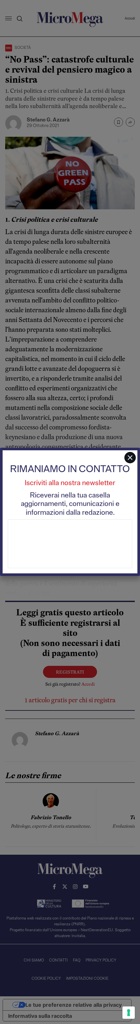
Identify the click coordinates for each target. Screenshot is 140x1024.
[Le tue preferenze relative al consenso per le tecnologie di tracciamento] (128, 1012)
